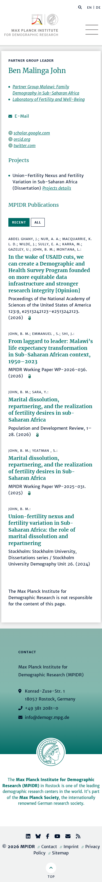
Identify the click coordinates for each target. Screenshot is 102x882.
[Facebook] (45, 837)
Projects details (56, 188)
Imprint (71, 846)
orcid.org (22, 139)
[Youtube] (55, 837)
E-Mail (22, 116)
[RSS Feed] (76, 837)
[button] (80, 7)
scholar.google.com (32, 133)
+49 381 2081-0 (41, 708)
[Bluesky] (36, 837)
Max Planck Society (39, 797)
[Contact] (66, 837)
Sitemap (60, 852)
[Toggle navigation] (92, 30)
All (38, 222)
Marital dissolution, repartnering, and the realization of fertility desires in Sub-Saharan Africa (50, 468)
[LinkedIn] (26, 837)
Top (51, 877)
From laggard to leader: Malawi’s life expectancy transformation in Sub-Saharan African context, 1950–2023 (50, 351)
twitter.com (25, 145)
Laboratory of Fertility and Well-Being (49, 99)
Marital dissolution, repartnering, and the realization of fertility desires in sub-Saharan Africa (50, 409)
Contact (49, 846)
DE (98, 7)
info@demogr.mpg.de (47, 717)
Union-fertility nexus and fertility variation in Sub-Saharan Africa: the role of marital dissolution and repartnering (41, 529)
